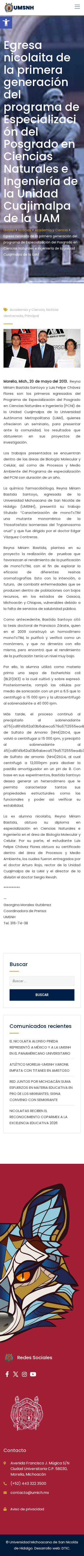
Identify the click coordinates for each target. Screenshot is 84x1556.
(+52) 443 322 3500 (28, 1483)
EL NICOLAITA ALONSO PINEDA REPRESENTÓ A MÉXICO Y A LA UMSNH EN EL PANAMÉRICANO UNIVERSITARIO (40, 1047)
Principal (32, 315)
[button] (6, 22)
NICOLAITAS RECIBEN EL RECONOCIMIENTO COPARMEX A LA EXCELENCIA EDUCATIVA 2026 (38, 1116)
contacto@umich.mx (29, 1492)
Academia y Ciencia (27, 309)
